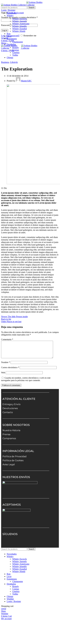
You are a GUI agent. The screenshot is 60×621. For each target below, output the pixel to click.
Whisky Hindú (18, 31)
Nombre (5, 362)
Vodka (15, 55)
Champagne (17, 42)
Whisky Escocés (19, 18)
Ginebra (15, 52)
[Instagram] (7, 542)
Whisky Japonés (19, 21)
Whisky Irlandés (19, 26)
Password (6, 25)
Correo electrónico (10, 367)
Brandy (15, 47)
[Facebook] (15, 542)
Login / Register (14, 601)
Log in (4, 30)
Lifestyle (14, 62)
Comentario (7, 339)
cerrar (3, 608)
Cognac (15, 50)
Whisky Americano (20, 23)
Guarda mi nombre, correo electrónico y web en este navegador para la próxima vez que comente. (26, 379)
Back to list (6, 319)
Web (3, 372)
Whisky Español (19, 28)
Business (5, 62)
